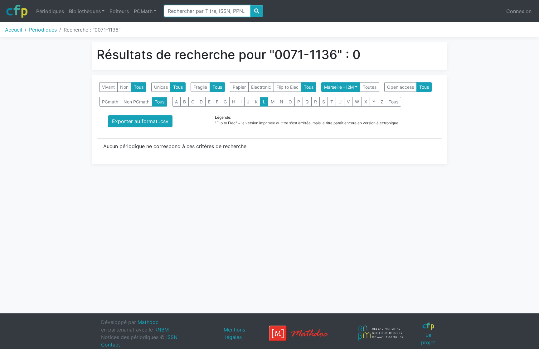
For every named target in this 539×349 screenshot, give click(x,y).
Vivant (108, 87)
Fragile (200, 87)
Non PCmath (136, 101)
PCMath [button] (143, 11)
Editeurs (119, 11)
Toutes (369, 87)
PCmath (110, 101)
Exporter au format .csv (140, 121)
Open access (400, 87)
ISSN (171, 337)
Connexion (519, 11)
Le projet (428, 338)
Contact (110, 345)
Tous (138, 87)
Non (124, 87)
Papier (239, 87)
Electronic (261, 87)
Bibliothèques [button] (85, 11)
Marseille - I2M (339, 87)
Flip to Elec (287, 87)
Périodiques (50, 11)
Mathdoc (148, 322)
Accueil (13, 30)
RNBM (161, 330)
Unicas (161, 87)
